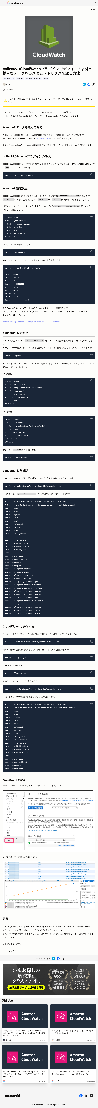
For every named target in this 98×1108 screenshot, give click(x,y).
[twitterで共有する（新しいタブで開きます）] (93, 84)
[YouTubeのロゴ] (92, 1095)
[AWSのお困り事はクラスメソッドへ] (49, 979)
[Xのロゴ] (86, 1095)
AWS (46, 78)
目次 (90, 9)
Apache (20, 78)
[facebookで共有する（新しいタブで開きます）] (88, 84)
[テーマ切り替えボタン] (95, 2)
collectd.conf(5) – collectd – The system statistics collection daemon (31, 321)
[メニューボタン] (3, 3)
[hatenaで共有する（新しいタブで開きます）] (84, 84)
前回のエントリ (43, 138)
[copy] (91, 174)
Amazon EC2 (9, 78)
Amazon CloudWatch (34, 78)
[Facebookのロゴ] (81, 1095)
